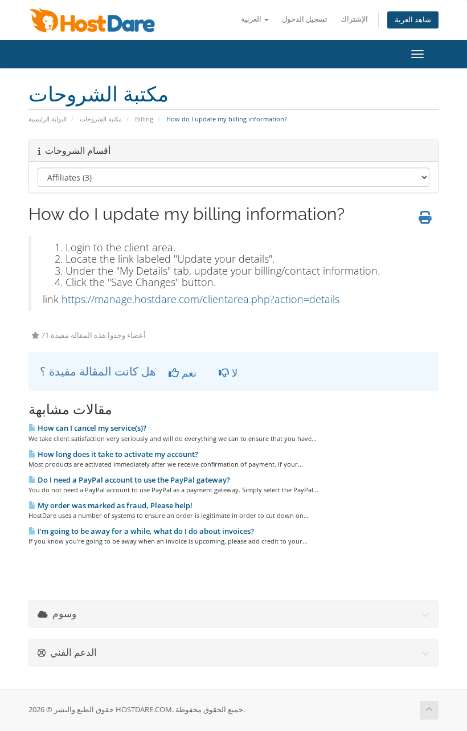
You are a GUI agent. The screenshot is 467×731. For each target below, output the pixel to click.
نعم (187, 372)
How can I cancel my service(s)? (91, 428)
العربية (252, 19)
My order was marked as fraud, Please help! (114, 505)
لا (233, 372)
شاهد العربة (413, 19)
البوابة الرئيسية (47, 119)
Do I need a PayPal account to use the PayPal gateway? (133, 480)
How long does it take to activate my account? (117, 454)
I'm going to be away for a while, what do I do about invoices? (145, 531)
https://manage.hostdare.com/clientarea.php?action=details (200, 299)
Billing (144, 119)
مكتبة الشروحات (101, 119)
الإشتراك (354, 19)
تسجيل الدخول (304, 19)
